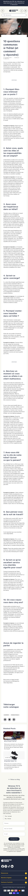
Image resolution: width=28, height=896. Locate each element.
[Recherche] (4, 15)
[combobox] (14, 15)
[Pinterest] (14, 719)
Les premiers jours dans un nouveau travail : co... (10, 760)
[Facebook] (5, 719)
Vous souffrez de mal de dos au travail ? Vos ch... (10, 741)
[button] (2, 10)
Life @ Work (6, 714)
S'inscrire (14, 839)
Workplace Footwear (15, 714)
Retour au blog (15, 779)
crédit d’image (14, 79)
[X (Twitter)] (9, 719)
